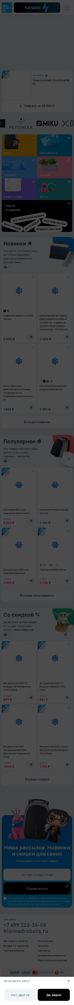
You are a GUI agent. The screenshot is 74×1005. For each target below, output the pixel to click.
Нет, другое (20, 995)
